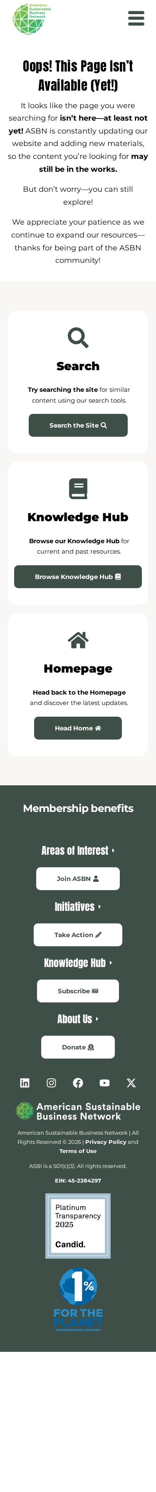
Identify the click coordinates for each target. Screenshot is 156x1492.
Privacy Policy (105, 1141)
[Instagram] (51, 1083)
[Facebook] (78, 1083)
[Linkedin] (25, 1083)
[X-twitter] (131, 1083)
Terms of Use (78, 1151)
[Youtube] (104, 1083)
